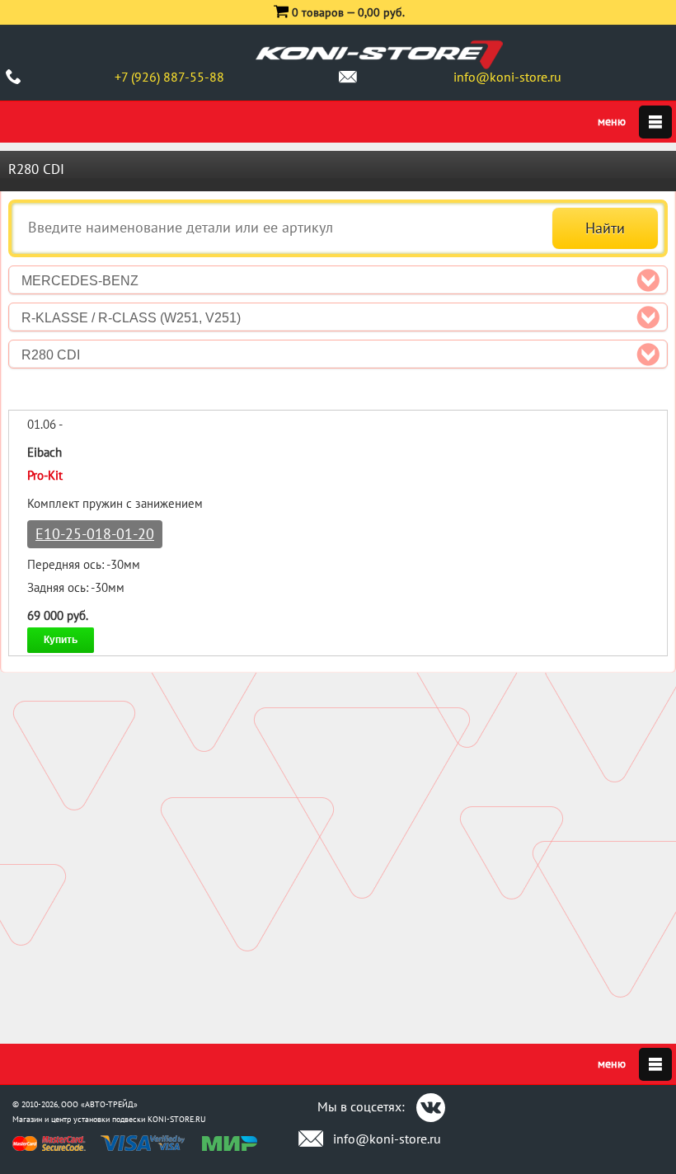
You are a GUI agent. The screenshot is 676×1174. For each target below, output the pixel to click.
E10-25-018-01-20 (94, 533)
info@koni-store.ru (507, 76)
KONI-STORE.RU (177, 1119)
